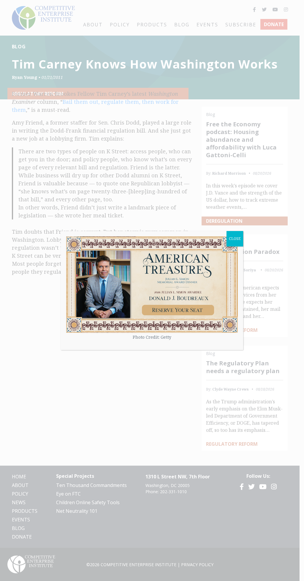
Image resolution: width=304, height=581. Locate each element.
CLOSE (235, 238)
